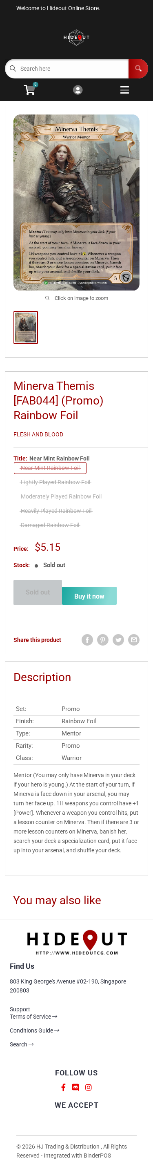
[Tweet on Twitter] (118, 640)
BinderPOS (97, 1155)
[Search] (138, 68)
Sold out (38, 592)
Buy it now (89, 596)
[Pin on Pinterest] (103, 640)
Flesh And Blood (38, 434)
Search (19, 1044)
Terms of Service (31, 1016)
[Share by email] (134, 640)
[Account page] (77, 90)
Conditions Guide (32, 1030)
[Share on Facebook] (87, 640)
